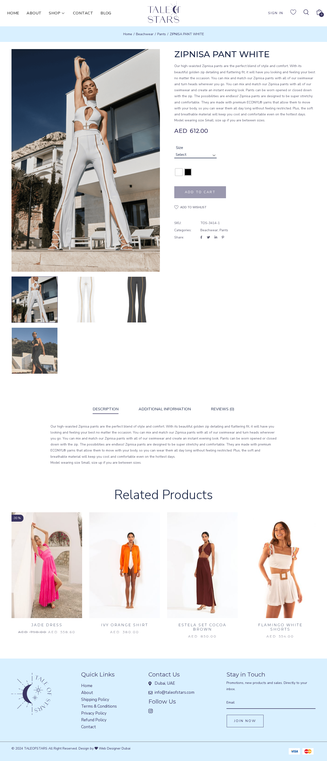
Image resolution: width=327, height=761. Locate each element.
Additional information (165, 409)
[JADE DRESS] (46, 565)
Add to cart (200, 192)
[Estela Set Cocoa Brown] (202, 565)
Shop (54, 13)
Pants (161, 34)
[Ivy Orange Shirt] (124, 565)
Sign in (275, 13)
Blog (106, 13)
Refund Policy (94, 720)
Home (13, 13)
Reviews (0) (222, 409)
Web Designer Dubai (114, 748)
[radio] (178, 172)
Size (179, 147)
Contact (83, 13)
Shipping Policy (95, 699)
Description (105, 409)
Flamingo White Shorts (280, 627)
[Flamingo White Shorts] (280, 565)
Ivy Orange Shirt (124, 625)
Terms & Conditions (99, 706)
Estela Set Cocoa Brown (202, 627)
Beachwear (144, 34)
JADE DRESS (46, 625)
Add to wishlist (193, 207)
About (34, 13)
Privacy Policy (94, 713)
